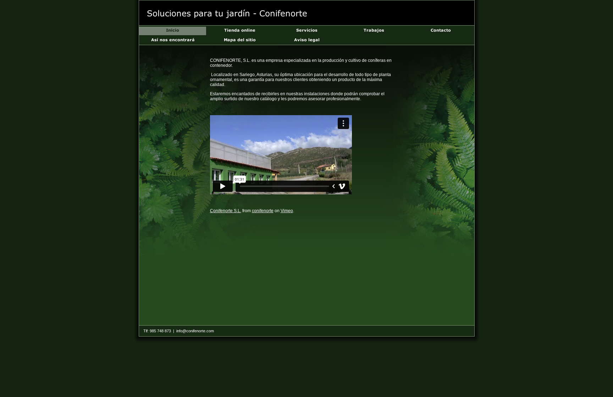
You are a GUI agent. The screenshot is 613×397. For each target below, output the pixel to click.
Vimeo (287, 210)
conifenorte (263, 210)
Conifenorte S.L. (225, 210)
